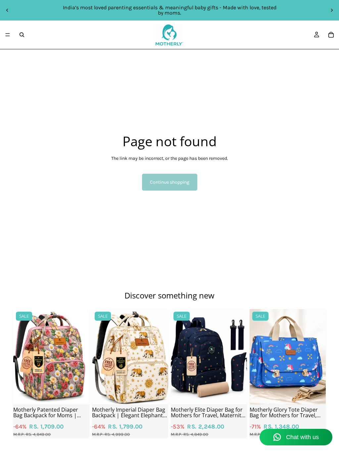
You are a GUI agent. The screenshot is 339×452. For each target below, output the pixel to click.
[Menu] (7, 34)
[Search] (22, 34)
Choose (84, 394)
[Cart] (331, 34)
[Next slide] (331, 10)
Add (163, 394)
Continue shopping (169, 182)
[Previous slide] (7, 10)
